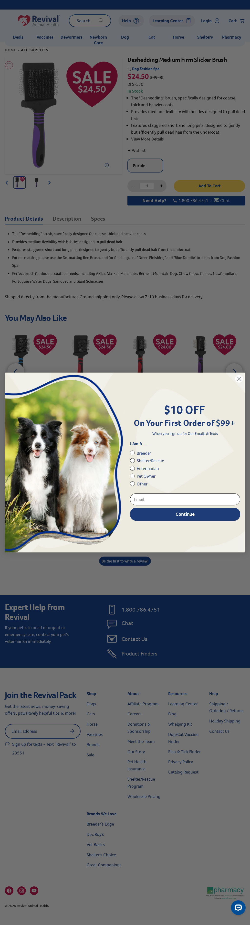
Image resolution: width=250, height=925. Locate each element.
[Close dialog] (239, 379)
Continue (185, 514)
